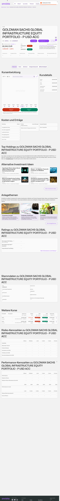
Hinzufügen (33, 40)
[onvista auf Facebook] (12, 500)
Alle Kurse (25, 66)
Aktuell (19, 3)
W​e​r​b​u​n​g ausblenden (40, 15)
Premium (32, 3)
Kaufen (29, 49)
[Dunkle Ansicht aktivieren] (7, 0)
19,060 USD (37, 321)
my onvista (25, 3)
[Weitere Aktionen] (56, 318)
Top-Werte (40, 500)
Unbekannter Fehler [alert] (46, 2)
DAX (22, 500)
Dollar (31, 500)
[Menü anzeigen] (15, 4)
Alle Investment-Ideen (50, 188)
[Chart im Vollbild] (37, 76)
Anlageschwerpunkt (33, 66)
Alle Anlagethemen (51, 223)
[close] (57, 1)
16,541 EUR (37, 317)
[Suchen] (34, 76)
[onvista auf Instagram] (17, 500)
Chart (20, 66)
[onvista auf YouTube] (14, 500)
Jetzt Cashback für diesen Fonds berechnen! (46, 45)
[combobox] (23, 76)
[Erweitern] (47, 41)
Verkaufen (30, 45)
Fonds (8, 7)
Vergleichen (43, 40)
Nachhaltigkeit (44, 66)
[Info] (56, 53)
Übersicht (14, 66)
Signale (54, 40)
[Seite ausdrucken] (56, 37)
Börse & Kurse (3, 7)
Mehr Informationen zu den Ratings (48, 250)
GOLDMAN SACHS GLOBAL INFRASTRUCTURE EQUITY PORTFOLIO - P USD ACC (23, 7)
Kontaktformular (9, 158)
